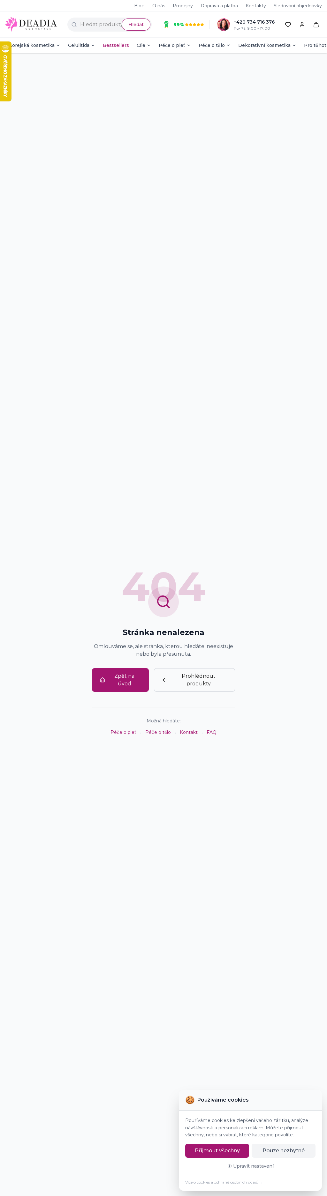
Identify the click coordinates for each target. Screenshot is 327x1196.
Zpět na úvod (124, 680)
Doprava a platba (219, 6)
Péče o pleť (172, 45)
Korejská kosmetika (32, 45)
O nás (158, 6)
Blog (139, 6)
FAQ (212, 732)
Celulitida (78, 45)
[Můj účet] (302, 24)
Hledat (136, 24)
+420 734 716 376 (254, 22)
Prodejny (183, 6)
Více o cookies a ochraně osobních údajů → (224, 1182)
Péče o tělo (212, 45)
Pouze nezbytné (283, 1151)
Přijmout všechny (217, 1151)
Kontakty (256, 6)
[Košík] (316, 24)
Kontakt (189, 732)
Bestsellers (116, 45)
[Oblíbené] (288, 24)
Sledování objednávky (298, 6)
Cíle (141, 45)
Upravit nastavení (253, 1166)
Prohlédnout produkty (199, 680)
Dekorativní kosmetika (264, 45)
